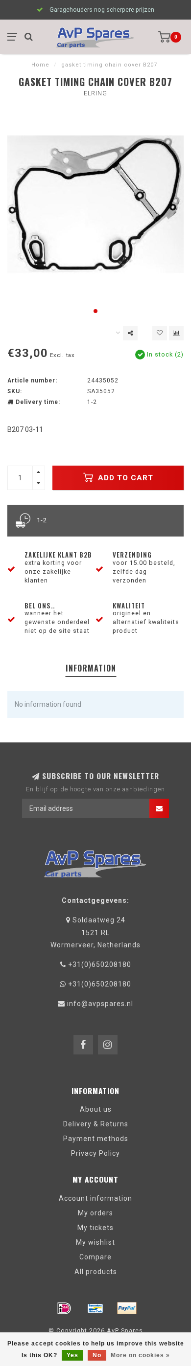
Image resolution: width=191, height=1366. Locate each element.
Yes (72, 1355)
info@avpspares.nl (100, 1004)
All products (95, 1272)
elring (95, 93)
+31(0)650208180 (99, 964)
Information (91, 668)
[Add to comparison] (176, 333)
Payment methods (95, 1138)
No (97, 1355)
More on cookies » (140, 1355)
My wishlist (95, 1242)
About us (96, 1109)
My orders (95, 1213)
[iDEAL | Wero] (64, 1308)
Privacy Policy (95, 1153)
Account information (95, 1198)
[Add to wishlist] (159, 333)
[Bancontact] (95, 1308)
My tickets (95, 1228)
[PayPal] (127, 1308)
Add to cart (124, 477)
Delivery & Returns (95, 1124)
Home (40, 65)
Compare (95, 1257)
